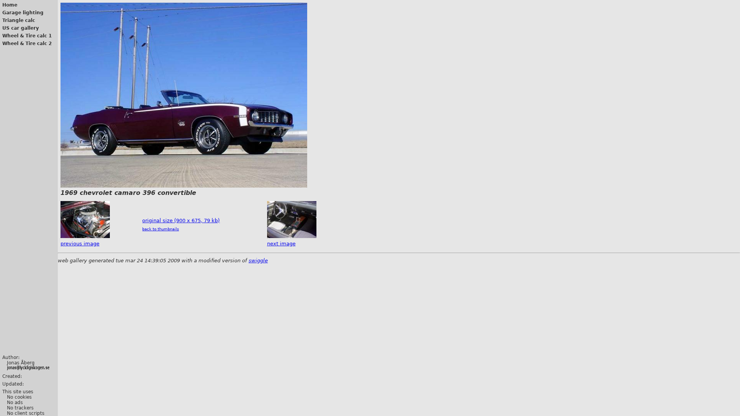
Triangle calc (18, 20)
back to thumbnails (160, 229)
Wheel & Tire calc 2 (27, 43)
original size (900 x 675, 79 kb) (181, 220)
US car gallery (20, 28)
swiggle (258, 260)
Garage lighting (23, 12)
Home (9, 5)
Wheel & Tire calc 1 (27, 36)
